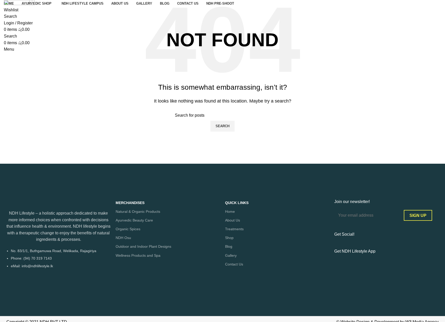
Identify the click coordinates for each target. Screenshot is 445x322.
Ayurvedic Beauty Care (134, 220)
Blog (228, 246)
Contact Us (234, 264)
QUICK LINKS (237, 203)
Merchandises (130, 203)
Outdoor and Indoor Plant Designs (143, 246)
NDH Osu (123, 238)
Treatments (234, 229)
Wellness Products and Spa (138, 255)
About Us (232, 220)
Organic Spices (128, 229)
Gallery (231, 255)
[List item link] (58, 261)
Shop (229, 238)
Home (230, 211)
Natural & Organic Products (138, 211)
